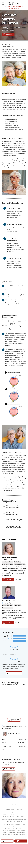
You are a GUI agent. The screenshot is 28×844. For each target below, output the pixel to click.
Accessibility (19, 828)
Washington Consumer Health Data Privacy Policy (13, 834)
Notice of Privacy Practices (9, 832)
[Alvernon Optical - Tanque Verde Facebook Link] (14, 804)
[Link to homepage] (14, 3)
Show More (15, 668)
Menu (2, 4)
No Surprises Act (21, 830)
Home (6, 828)
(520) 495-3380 (10, 816)
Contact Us (12, 828)
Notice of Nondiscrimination (8, 830)
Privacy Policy (20, 832)
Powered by (11, 824)
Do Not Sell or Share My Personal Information (14, 836)
